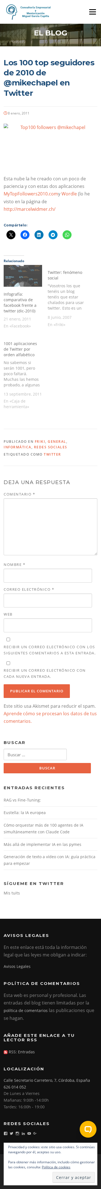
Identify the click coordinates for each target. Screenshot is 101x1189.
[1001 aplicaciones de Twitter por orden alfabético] (26, 374)
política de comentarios (26, 1010)
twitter (52, 454)
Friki (40, 441)
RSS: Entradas (21, 1051)
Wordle (69, 194)
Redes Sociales (50, 447)
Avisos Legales (17, 966)
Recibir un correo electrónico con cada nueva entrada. (45, 673)
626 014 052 (15, 1087)
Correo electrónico (29, 589)
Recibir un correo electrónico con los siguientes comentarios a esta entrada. (50, 649)
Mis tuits (12, 893)
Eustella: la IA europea (25, 812)
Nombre (14, 564)
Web (8, 614)
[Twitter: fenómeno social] (70, 298)
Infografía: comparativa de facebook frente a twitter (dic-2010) (20, 302)
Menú (92, 11)
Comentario (19, 494)
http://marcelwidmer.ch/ (30, 209)
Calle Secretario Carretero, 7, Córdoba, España (47, 1080)
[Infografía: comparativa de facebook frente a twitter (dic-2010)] (23, 276)
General (57, 441)
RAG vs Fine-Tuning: (22, 800)
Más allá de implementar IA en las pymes (42, 844)
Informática (17, 447)
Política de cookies (56, 1167)
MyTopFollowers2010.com (31, 194)
